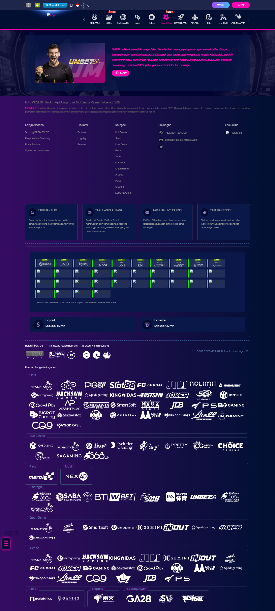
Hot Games (94, 23)
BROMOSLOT (31, 108)
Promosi (82, 132)
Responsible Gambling (37, 138)
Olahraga (166, 23)
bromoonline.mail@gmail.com (181, 139)
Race (137, 23)
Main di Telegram (57, 5)
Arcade (195, 23)
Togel (152, 23)
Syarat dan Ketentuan (37, 150)
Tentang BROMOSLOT (37, 132)
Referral (82, 144)
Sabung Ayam (238, 23)
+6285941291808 (176, 132)
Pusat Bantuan (33, 144)
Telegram (237, 132)
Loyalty (82, 138)
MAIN (123, 73)
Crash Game (180, 23)
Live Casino (123, 23)
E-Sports (223, 23)
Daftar (241, 5)
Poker (209, 23)
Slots (109, 23)
